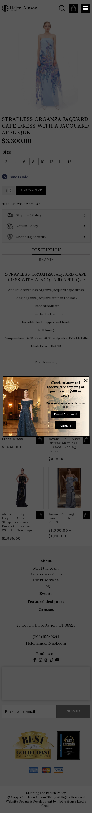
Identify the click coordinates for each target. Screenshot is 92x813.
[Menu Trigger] (85, 8)
